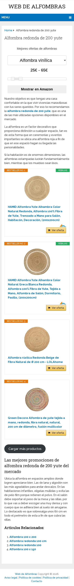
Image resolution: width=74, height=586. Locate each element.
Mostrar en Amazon (37, 89)
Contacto (36, 581)
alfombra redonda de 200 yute (29, 111)
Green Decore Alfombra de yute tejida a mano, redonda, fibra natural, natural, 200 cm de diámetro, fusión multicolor (36, 422)
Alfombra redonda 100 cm (27, 541)
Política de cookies (30, 577)
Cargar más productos (24, 449)
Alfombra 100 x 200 (22, 537)
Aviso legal (10, 577)
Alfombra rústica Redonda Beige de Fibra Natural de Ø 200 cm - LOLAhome (35, 360)
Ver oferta (58, 230)
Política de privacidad (55, 577)
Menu (6, 17)
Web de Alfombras (36, 6)
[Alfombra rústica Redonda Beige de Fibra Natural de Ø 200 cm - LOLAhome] (37, 339)
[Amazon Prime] (61, 225)
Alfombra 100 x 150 (22, 549)
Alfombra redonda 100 (25, 545)
